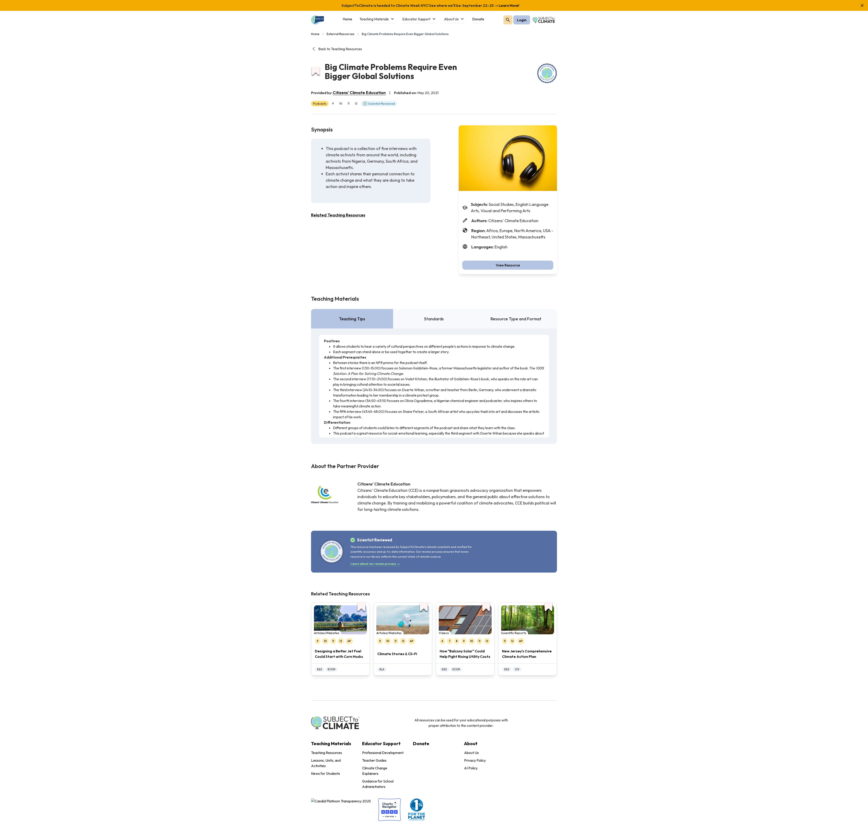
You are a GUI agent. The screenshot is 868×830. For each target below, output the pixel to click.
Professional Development (382, 752)
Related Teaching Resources (338, 215)
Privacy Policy (475, 760)
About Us (471, 752)
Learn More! (508, 5)
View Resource (508, 265)
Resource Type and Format (516, 318)
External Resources (340, 34)
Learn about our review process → (375, 564)
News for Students (325, 773)
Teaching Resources (326, 752)
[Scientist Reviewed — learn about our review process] (547, 73)
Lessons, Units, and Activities (326, 763)
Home (315, 34)
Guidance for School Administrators (378, 784)
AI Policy (471, 768)
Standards (434, 318)
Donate (421, 743)
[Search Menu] (507, 19)
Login (521, 20)
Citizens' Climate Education (359, 92)
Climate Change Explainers (374, 771)
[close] (862, 5)
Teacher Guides (374, 760)
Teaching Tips (352, 318)
